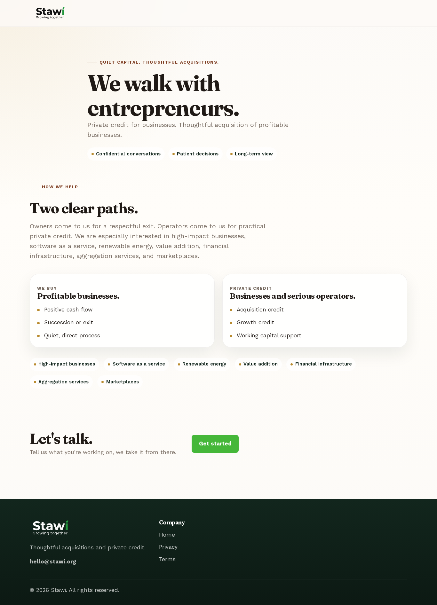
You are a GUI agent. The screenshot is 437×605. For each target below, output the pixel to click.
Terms (167, 559)
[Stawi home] (50, 13)
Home (167, 534)
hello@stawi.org (53, 561)
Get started (215, 443)
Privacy (168, 547)
